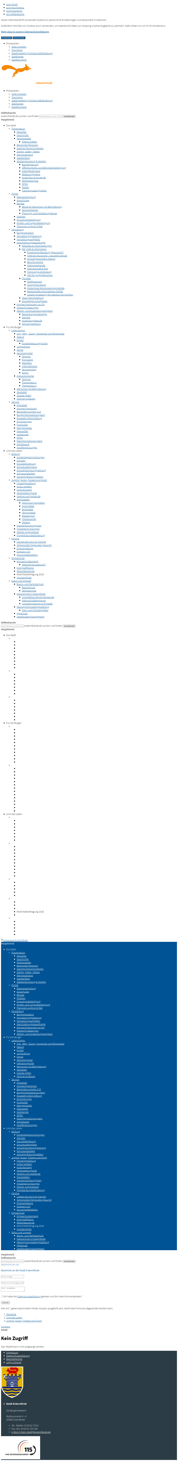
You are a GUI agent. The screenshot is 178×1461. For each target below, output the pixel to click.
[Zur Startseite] (39, 84)
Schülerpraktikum (31, 323)
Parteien (21, 216)
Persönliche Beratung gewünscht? (45, 252)
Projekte (26, 278)
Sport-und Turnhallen (33, 502)
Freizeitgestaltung (26, 483)
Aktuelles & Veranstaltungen (37, 245)
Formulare (22, 424)
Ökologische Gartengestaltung (33, 606)
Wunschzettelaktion (27, 554)
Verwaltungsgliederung (29, 236)
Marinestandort (25, 154)
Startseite (11, 1314)
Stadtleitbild (23, 158)
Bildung (15, 454)
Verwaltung (17, 229)
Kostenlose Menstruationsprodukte (46, 288)
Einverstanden (19, 38)
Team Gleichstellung (33, 297)
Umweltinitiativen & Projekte (37, 603)
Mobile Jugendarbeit (28, 532)
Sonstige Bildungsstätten (30, 476)
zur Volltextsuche (15, 14)
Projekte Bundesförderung (31, 535)
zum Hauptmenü (15, 7)
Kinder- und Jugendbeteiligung (33, 223)
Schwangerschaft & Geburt (41, 258)
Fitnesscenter (29, 519)
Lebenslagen (18, 330)
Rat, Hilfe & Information (34, 249)
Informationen (29, 366)
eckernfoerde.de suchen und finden (20, 116)
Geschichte (23, 135)
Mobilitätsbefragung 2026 (30, 574)
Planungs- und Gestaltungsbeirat (39, 213)
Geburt (20, 336)
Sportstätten (23, 499)
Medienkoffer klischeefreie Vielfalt (45, 291)
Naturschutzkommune (34, 600)
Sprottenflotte (24, 577)
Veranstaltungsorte (27, 493)
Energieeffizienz (25, 567)
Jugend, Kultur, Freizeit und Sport (29, 480)
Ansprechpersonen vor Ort (31, 304)
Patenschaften (29, 141)
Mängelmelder (24, 428)
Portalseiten (12, 43)
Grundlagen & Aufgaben (34, 301)
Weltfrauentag (34, 281)
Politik (14, 193)
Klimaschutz (17, 558)
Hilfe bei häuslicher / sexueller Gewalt (47, 255)
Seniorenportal (25, 353)
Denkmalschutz (30, 180)
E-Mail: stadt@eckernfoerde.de (31, 1432)
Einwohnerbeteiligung (29, 219)
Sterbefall (22, 392)
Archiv (25, 372)
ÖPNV (25, 184)
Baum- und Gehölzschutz (30, 584)
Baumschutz (28, 587)
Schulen (21, 460)
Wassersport (28, 515)
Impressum (12, 1352)
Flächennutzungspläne (34, 190)
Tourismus (17, 50)
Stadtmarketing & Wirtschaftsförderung (32, 53)
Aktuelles (21, 132)
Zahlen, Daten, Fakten (28, 151)
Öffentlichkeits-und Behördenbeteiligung (44, 167)
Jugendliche (23, 346)
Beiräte (20, 203)
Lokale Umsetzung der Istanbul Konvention (50, 294)
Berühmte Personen (27, 145)
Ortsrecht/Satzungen (28, 307)
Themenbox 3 (29, 385)
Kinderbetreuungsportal (35, 343)
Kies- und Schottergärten (35, 610)
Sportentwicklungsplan (29, 525)
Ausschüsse (23, 200)
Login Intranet (13, 1362)
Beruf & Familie (35, 262)
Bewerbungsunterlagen (34, 314)
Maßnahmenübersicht (33, 564)
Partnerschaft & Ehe (37, 268)
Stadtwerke (17, 56)
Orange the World (36, 284)
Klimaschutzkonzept (27, 561)
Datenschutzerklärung (29, 1296)
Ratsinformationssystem (29, 441)
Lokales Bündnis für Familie (31, 541)
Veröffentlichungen (27, 447)
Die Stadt (11, 125)
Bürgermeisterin (25, 232)
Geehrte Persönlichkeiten (30, 148)
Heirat (20, 349)
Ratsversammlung (26, 197)
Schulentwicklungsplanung (31, 470)
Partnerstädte (24, 138)
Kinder (20, 340)
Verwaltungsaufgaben (28, 239)
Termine (26, 356)
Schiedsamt (23, 444)
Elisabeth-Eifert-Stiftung (29, 418)
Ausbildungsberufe (32, 320)
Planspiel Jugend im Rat (29, 226)
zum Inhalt (12, 4)
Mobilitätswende (26, 571)
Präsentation (18, 128)
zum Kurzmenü (14, 10)
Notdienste (23, 434)
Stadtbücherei (19, 59)
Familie (15, 538)
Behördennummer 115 (29, 411)
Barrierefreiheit (14, 1359)
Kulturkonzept (24, 489)
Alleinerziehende (36, 265)
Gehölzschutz (29, 590)
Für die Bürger (13, 327)
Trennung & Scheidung (39, 271)
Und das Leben (14, 450)
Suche (69, 116)
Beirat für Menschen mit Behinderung (42, 206)
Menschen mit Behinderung (31, 388)
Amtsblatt (22, 405)
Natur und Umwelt (21, 580)
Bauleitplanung (30, 164)
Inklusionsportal (25, 375)
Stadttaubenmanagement (30, 616)
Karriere (26, 317)
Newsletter (22, 431)
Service (15, 402)
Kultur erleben (24, 486)
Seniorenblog (29, 369)
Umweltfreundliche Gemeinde (38, 597)
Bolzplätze (27, 509)
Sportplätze (28, 506)
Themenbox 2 (29, 382)
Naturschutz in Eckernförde (31, 593)
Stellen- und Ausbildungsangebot (35, 310)
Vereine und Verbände (28, 496)
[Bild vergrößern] (12, 1382)
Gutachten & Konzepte (34, 177)
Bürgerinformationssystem (31, 415)
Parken (25, 187)
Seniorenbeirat (30, 210)
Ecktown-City (24, 551)
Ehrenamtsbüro (25, 548)
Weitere (26, 522)
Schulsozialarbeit (26, 473)
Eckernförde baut (31, 171)
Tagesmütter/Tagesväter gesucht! (34, 545)
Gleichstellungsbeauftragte (31, 242)
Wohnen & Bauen (26, 398)
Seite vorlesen (18, 46)
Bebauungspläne (31, 174)
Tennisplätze (28, 512)
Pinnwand (27, 359)
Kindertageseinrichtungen (31, 457)
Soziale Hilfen (24, 395)
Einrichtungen (24, 421)
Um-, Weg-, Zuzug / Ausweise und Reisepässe (40, 333)
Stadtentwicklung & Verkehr (31, 161)
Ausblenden (6, 38)
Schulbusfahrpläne (27, 467)
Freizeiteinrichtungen (28, 528)
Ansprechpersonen (27, 408)
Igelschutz (22, 613)
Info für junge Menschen (40, 275)
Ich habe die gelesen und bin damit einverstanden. (43, 1296)
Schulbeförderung (26, 463)
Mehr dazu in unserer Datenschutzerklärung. (25, 31)
